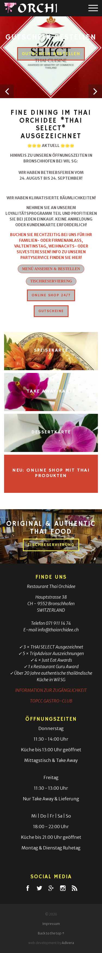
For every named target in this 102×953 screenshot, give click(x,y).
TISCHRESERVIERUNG (51, 281)
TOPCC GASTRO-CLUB (51, 701)
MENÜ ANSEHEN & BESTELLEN (51, 269)
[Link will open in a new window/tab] (27, 888)
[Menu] (93, 8)
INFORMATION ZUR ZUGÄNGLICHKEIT (51, 690)
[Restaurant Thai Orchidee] (30, 8)
